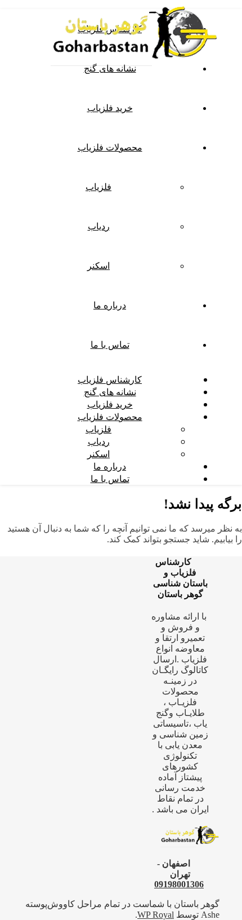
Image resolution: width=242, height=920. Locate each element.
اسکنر (98, 265)
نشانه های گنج (110, 392)
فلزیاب (98, 186)
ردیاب (99, 226)
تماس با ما (110, 344)
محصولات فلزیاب (110, 147)
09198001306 (179, 884)
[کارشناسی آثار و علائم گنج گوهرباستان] (135, 69)
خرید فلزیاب (110, 107)
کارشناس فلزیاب (110, 379)
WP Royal (155, 914)
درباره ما (109, 305)
